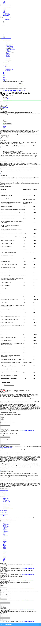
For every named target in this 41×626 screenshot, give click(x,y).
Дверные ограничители (9, 67)
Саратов (4, 538)
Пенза (4, 553)
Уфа (3, 533)
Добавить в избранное (7, 123)
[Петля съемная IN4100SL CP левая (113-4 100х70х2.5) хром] (14, 86)
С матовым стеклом (9, 46)
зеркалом (7, 43)
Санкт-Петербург (6, 524)
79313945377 (3, 515)
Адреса (4, 3)
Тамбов (4, 551)
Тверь (4, 540)
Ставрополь (5, 541)
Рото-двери (8, 56)
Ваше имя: (2, 384)
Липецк (4, 544)
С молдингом (8, 51)
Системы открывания (9, 69)
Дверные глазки (8, 70)
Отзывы (4, 128)
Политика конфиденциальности (6, 518)
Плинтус (4, 506)
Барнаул (4, 560)
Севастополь (5, 555)
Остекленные (8, 42)
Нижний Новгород (6, 526)
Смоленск (4, 556)
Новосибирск (5, 529)
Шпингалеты (7, 66)
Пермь (4, 530)
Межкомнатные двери (7, 39)
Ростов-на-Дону (5, 531)
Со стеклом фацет (9, 45)
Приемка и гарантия (6, 14)
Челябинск (4, 536)
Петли (6, 65)
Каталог (4, 9)
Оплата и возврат (6, 13)
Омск (4, 561)
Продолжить (3, 392)
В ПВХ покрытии (9, 60)
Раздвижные (8, 54)
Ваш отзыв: (2, 389)
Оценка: (1, 391)
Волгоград (4, 545)
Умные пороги (7, 68)
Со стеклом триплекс (10, 44)
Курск (4, 554)
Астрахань (4, 548)
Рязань (4, 543)
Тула (3, 537)
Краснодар (4, 525)
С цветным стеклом (9, 47)
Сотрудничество (6, 15)
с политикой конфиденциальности (27, 430)
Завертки (6, 63)
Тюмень (4, 542)
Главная (4, 8)
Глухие (7, 41)
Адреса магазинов (6, 498)
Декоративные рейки (6, 507)
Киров (4, 552)
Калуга (4, 546)
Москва (4, 523)
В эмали (7, 59)
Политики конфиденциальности (6, 447)
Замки (6, 64)
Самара (4, 528)
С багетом (7, 50)
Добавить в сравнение (7, 124)
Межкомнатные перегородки (8, 508)
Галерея (4, 2)
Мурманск (4, 557)
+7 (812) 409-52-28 (3, 510)
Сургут (4, 559)
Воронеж (4, 532)
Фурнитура (5, 505)
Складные (7, 55)
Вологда (4, 547)
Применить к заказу (4, 107)
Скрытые (7, 53)
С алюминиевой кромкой (10, 49)
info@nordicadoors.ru (4, 514)
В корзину (4, 121)
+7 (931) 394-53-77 (7, 19)
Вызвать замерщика (6, 98)
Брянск (4, 558)
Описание (4, 126)
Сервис (4, 1)
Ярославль (4, 539)
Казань (4, 534)
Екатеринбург (5, 527)
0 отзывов (20, 83)
